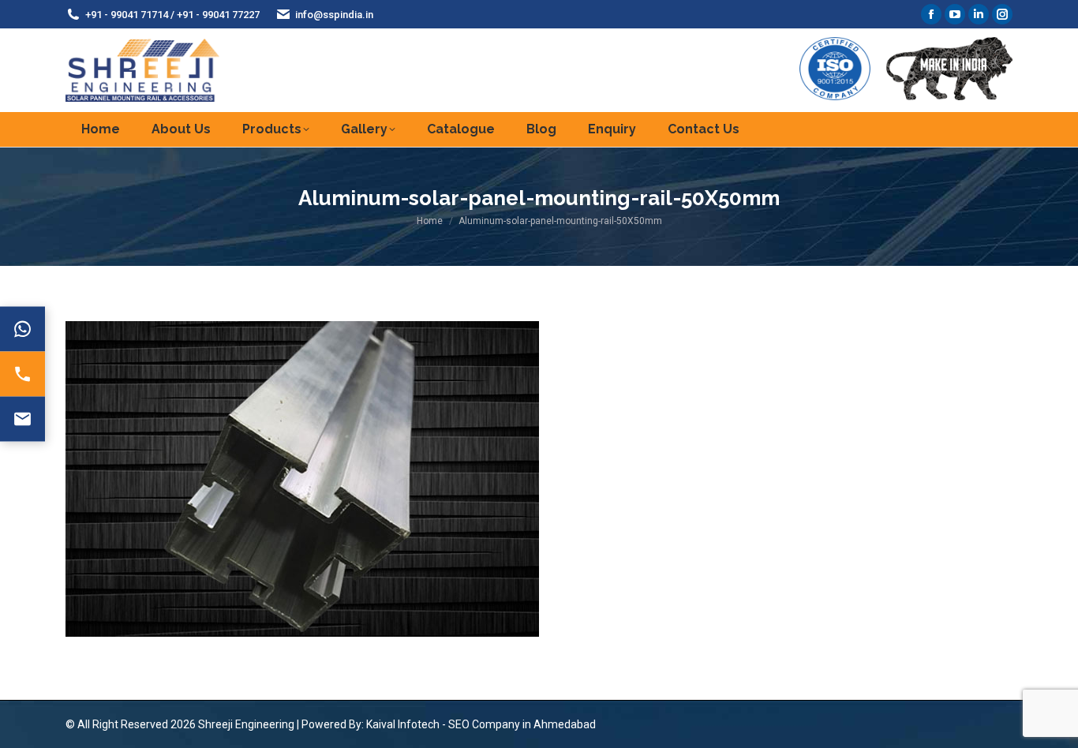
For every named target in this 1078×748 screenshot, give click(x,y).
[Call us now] (22, 374)
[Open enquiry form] (22, 419)
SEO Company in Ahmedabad (522, 724)
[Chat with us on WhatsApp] (22, 329)
